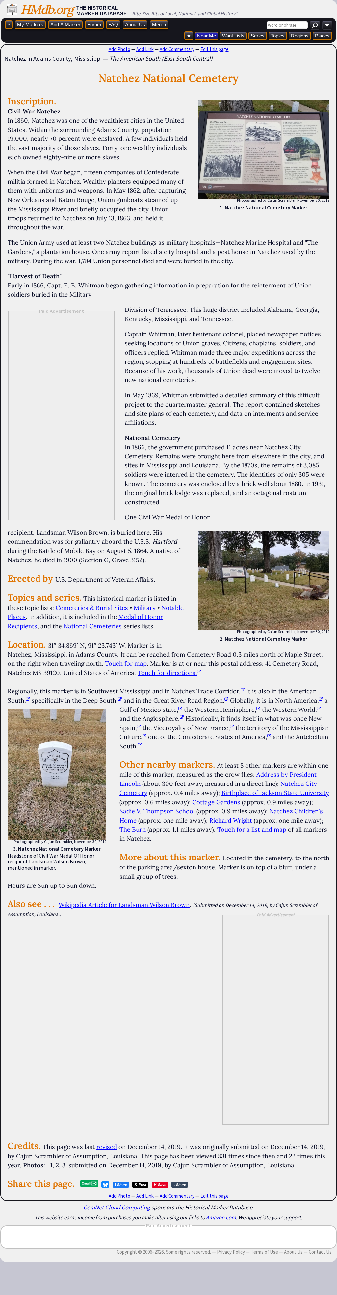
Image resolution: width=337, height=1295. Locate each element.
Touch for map (126, 663)
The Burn (132, 829)
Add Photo (119, 49)
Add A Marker (65, 24)
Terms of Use (264, 1252)
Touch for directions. (167, 673)
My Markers (30, 24)
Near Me (206, 35)
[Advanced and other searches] (327, 25)
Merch (159, 24)
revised (106, 1147)
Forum (94, 24)
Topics (278, 35)
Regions (300, 35)
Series (258, 35)
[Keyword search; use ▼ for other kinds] (315, 25)
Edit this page (214, 49)
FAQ (113, 24)
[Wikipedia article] (243, 691)
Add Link (145, 49)
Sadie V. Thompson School (157, 811)
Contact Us (320, 1252)
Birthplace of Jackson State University (275, 793)
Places (322, 35)
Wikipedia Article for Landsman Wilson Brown (124, 905)
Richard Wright (230, 820)
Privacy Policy (231, 1252)
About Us (135, 24)
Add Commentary (177, 49)
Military (145, 607)
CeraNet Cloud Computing (116, 1207)
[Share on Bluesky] (105, 1184)
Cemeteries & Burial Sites (92, 607)
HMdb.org (47, 9)
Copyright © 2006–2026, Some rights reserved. (164, 1252)
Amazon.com (221, 1217)
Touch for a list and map (251, 829)
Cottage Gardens (216, 802)
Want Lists (233, 35)
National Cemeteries (93, 626)
